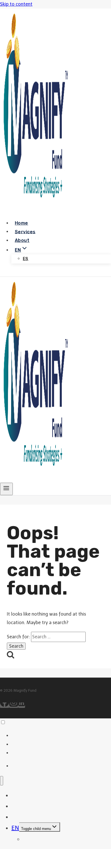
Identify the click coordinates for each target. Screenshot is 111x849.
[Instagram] (13, 705)
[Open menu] (6, 489)
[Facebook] (4, 705)
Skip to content (16, 4)
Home (21, 223)
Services (25, 231)
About (22, 240)
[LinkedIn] (21, 705)
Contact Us (21, 272)
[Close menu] (1, 780)
